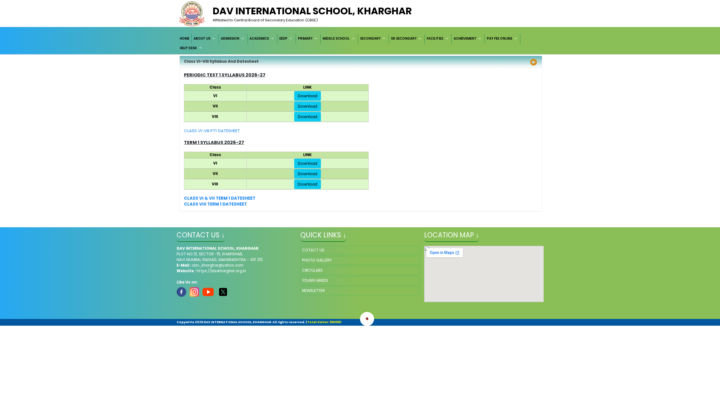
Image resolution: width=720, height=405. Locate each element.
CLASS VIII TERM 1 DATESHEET (215, 204)
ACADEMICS (259, 38)
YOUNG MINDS (315, 280)
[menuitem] (185, 38)
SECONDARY (370, 38)
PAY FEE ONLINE (499, 38)
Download (307, 96)
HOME (184, 38)
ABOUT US (202, 38)
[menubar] (360, 43)
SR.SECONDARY (404, 38)
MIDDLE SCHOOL (336, 38)
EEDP (283, 38)
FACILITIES (435, 38)
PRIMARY (305, 38)
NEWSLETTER (313, 290)
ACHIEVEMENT (465, 38)
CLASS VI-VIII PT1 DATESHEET (212, 131)
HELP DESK (188, 48)
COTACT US (313, 250)
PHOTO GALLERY (317, 260)
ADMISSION (230, 38)
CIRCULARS (312, 270)
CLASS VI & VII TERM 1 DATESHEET (219, 198)
